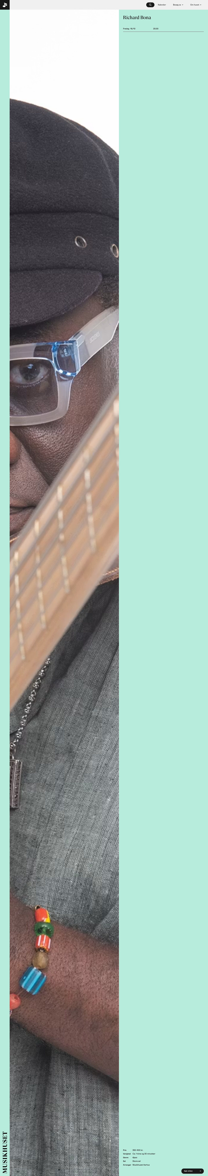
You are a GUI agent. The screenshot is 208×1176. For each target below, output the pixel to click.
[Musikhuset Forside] (5, 5)
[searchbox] (150, 4)
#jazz (135, 1158)
